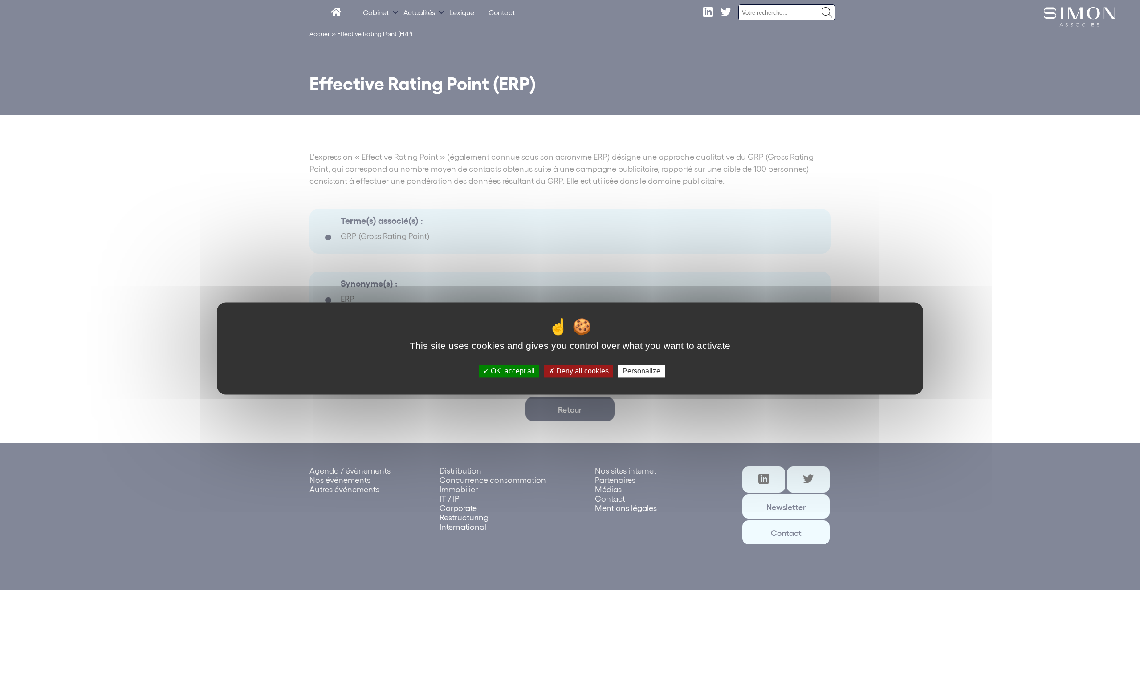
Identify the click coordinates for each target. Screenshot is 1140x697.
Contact (502, 12)
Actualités (419, 12)
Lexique (461, 12)
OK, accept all (512, 371)
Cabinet (376, 12)
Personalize (641, 371)
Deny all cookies (581, 371)
